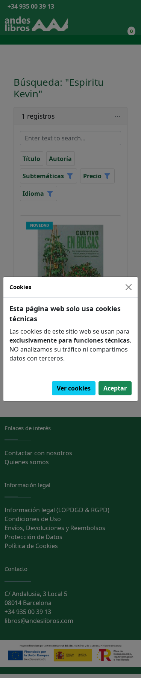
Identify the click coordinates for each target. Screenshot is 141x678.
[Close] (129, 287)
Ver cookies (74, 388)
